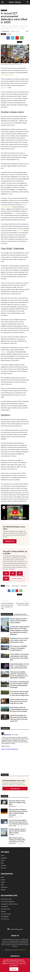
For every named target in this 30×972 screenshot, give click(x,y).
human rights (24, 585)
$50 (20, 573)
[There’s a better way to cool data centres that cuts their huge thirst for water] (5, 701)
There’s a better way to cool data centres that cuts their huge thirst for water (19, 701)
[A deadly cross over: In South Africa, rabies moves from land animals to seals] (5, 640)
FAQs (2, 884)
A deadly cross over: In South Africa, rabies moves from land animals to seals (19, 640)
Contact (3, 889)
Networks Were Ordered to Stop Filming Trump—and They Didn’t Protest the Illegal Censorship (18, 812)
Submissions (4, 887)
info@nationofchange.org (18, 950)
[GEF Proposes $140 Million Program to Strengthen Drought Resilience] (5, 647)
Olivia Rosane (5, 31)
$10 (6, 573)
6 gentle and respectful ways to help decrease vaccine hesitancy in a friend (7, 606)
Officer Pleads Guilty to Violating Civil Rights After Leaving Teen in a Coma (17, 839)
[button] (27, 2)
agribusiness (8, 207)
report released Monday (7, 74)
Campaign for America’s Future (9, 904)
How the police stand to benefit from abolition (22, 604)
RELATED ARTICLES (7, 614)
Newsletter (4, 858)
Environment (3, 10)
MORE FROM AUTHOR (20, 614)
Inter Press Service (6, 914)
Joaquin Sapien (12, 825)
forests (14, 213)
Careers (3, 882)
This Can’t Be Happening (7, 901)
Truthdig (3, 911)
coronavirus (20, 230)
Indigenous (4, 352)
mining (2, 207)
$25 (13, 573)
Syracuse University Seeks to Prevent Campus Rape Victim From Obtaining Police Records (18, 822)
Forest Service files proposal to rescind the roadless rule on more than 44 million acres (19, 693)
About (2, 877)
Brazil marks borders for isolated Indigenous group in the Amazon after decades (19, 709)
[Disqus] (15, 752)
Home (2, 855)
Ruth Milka (11, 834)
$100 (6, 578)
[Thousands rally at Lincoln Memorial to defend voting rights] (4, 802)
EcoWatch (9, 34)
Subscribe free (9, 541)
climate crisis (4, 87)
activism (8, 585)
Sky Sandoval (12, 806)
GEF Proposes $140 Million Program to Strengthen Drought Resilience (18, 648)
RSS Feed (3, 868)
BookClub (3, 865)
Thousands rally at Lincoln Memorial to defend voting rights (17, 802)
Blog (2, 863)
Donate (3, 880)
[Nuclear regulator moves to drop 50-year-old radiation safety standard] (5, 623)
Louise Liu (11, 816)
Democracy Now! (5, 909)
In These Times (5, 919)
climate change (15, 585)
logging (24, 204)
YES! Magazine (5, 916)
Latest (2, 860)
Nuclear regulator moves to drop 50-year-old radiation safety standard (18, 620)
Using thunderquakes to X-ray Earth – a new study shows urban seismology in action (19, 666)
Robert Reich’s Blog (6, 899)
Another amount (17, 578)
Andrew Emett (12, 843)
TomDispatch (4, 906)
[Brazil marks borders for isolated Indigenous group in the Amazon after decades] (5, 708)
